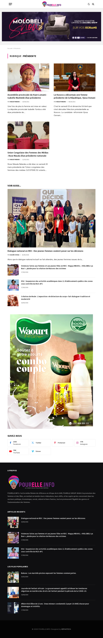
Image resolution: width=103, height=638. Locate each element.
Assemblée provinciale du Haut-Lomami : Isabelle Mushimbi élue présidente (27, 96)
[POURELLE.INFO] (51, 4)
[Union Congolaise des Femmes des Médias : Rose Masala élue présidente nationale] (28, 135)
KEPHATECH (66, 629)
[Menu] (10, 4)
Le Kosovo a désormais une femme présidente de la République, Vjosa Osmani (74, 96)
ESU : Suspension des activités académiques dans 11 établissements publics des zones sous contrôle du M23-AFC (57, 282)
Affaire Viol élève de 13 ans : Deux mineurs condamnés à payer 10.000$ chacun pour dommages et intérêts (55, 605)
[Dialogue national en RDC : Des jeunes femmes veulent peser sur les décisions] (51, 218)
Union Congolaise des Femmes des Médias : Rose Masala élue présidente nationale (28, 154)
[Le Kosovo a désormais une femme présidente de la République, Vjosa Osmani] (74, 77)
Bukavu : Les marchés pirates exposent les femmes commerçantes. (48, 573)
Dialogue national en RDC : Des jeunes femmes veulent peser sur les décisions (45, 250)
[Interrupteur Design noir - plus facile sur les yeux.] (88, 4)
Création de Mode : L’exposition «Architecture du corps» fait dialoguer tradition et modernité (55, 297)
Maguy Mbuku (15, 102)
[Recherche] (93, 4)
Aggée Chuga (14, 255)
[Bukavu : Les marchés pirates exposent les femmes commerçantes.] (13, 577)
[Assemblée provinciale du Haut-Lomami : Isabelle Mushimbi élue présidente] (28, 77)
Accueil (10, 48)
